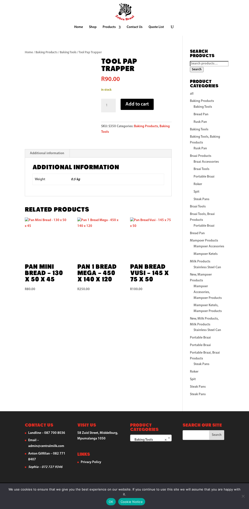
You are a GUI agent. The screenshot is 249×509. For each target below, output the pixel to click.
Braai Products (200, 156)
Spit (196, 192)
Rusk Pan (200, 122)
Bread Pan (201, 114)
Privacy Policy (91, 462)
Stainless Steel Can (207, 267)
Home (78, 27)
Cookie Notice (132, 502)
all (192, 94)
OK (111, 502)
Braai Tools (201, 169)
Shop (93, 27)
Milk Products (200, 261)
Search (197, 69)
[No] (242, 496)
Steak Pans (201, 199)
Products (109, 27)
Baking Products (46, 52)
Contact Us (134, 27)
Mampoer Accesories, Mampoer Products (208, 292)
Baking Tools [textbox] (149, 440)
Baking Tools (68, 52)
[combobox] (151, 438)
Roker (198, 184)
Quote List (156, 27)
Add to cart (137, 104)
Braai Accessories (206, 162)
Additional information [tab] (47, 153)
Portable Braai (204, 177)
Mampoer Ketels (206, 254)
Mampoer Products (204, 240)
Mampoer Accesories (209, 246)
